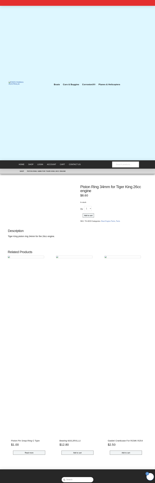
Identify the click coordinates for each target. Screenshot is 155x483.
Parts (118, 221)
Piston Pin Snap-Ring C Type (25, 441)
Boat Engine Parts (108, 221)
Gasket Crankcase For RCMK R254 (125, 441)
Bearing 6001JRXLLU (70, 441)
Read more (29, 453)
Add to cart (88, 215)
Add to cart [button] (77, 453)
